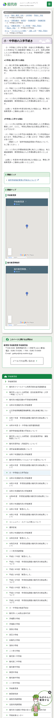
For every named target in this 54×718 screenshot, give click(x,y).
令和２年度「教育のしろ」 (19, 509)
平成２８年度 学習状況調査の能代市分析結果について (28, 601)
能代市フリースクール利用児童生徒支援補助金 (27, 387)
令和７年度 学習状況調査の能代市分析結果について (28, 419)
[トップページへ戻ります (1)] (10, 4)
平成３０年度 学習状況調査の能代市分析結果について (28, 594)
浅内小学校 (13, 645)
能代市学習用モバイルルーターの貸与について (27, 460)
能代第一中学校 (15, 656)
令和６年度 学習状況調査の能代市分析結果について (28, 466)
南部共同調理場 (15, 699)
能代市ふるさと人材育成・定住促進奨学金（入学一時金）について (28, 393)
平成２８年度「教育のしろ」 (20, 569)
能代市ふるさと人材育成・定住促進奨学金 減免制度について (28, 437)
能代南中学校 (14, 678)
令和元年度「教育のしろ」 (19, 538)
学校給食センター (16, 715)
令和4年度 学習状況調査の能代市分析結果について (29, 497)
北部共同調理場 (15, 705)
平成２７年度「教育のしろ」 (20, 556)
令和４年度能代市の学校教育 (20, 504)
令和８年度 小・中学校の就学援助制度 (24, 425)
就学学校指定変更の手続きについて (22, 180)
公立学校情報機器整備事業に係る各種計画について (28, 412)
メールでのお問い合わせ (24, 361)
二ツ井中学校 (14, 683)
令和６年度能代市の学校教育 (20, 478)
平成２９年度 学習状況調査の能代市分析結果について (28, 581)
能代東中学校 (14, 667)
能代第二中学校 (15, 662)
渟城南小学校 (14, 624)
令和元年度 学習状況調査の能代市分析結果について (28, 545)
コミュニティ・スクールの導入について (25, 522)
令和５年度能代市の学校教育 (20, 491)
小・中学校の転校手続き (19, 608)
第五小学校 (13, 635)
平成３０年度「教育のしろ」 (20, 588)
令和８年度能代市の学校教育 (20, 405)
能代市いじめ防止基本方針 (19, 613)
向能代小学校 (14, 640)
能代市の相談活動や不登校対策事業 (23, 400)
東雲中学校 (13, 672)
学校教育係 (12, 376)
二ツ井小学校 (14, 651)
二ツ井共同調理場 (16, 551)
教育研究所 (13, 694)
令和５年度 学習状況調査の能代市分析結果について (28, 484)
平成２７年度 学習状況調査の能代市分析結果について (28, 563)
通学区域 (12, 527)
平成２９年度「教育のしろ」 (20, 575)
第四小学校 (13, 629)
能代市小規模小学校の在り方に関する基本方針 (27, 710)
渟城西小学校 (14, 619)
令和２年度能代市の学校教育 (20, 533)
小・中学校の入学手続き (19, 473)
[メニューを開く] (49, 4)
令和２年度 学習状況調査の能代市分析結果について (28, 516)
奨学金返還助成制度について (20, 449)
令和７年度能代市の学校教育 (20, 454)
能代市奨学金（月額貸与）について (23, 444)
